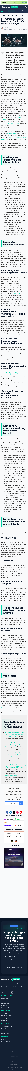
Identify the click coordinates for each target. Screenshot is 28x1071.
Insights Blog (4, 998)
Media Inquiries (5, 1033)
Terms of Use (14, 1048)
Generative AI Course (8, 708)
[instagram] (17, 812)
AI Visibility (4, 1018)
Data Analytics (8, 15)
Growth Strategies (6, 1015)
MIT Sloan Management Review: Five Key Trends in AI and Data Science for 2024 (15, 734)
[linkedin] (10, 812)
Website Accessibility (14, 1064)
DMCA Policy (14, 1054)
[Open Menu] (2, 11)
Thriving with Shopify (6, 1007)
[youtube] (21, 812)
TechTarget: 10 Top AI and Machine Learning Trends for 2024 (13, 745)
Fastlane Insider (5, 1003)
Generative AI (19, 15)
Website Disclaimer (14, 1056)
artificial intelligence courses (10, 123)
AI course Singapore (18, 293)
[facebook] (7, 812)
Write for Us (4, 1031)
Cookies (14, 1061)
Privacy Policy (14, 1051)
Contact (24, 10)
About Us (18, 10)
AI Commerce (5, 1005)
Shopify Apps (4, 1020)
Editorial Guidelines (6, 1041)
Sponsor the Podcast (6, 1026)
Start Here (4, 1013)
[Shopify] (14, 2)
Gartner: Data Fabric (11, 775)
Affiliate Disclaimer (14, 1059)
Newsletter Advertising (7, 1028)
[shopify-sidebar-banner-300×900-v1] (14, 857)
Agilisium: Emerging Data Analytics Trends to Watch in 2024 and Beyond (13, 755)
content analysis (12, 133)
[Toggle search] (26, 7)
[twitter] (14, 812)
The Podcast (4, 1001)
